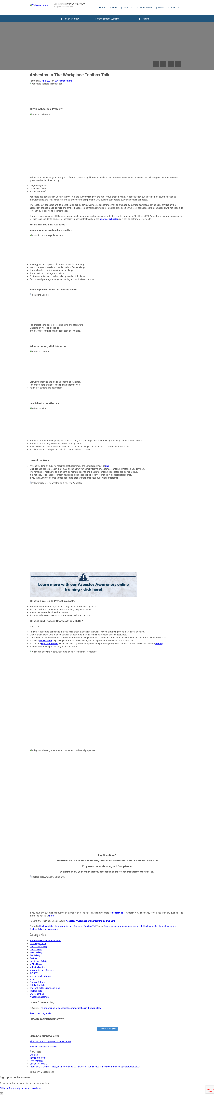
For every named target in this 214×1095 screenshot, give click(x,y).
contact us (117, 912)
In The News (36, 964)
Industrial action (37, 967)
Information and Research (70, 926)
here (51, 915)
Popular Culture (37, 982)
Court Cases (36, 949)
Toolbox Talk (90, 926)
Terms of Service (38, 1057)
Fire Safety (35, 955)
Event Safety (36, 952)
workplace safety (51, 929)
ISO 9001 (34, 973)
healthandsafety (169, 926)
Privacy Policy (36, 1060)
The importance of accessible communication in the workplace (70, 1008)
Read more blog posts (40, 1013)
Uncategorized (37, 994)
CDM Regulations (38, 943)
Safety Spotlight (37, 985)
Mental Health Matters (40, 976)
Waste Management (39, 997)
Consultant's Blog (38, 946)
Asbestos (109, 926)
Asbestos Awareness (125, 926)
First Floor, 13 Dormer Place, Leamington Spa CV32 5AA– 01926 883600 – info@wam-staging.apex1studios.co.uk (85, 1066)
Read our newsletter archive (43, 1046)
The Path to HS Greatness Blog (45, 988)
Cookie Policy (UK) (39, 1063)
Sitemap (34, 1054)
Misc (32, 979)
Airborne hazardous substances (45, 940)
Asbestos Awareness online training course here (90, 921)
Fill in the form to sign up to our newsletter (50, 1041)
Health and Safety (48, 926)
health (139, 926)
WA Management (63, 80)
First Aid (34, 958)
